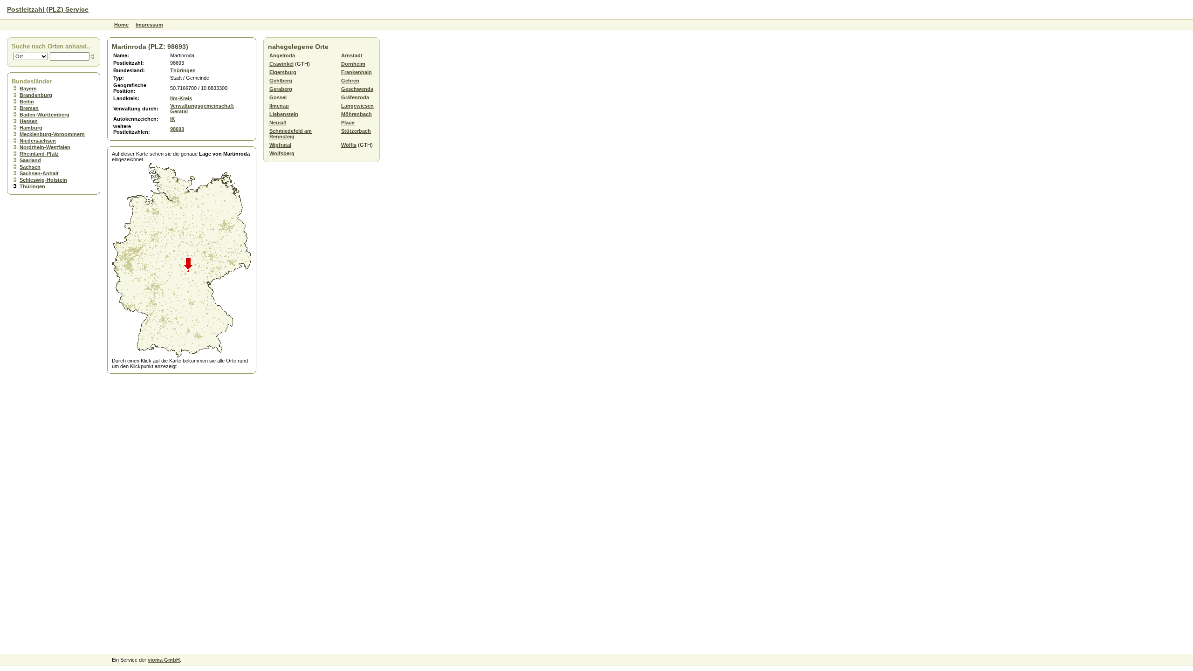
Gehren (350, 80)
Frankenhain (356, 72)
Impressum (149, 24)
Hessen (29, 121)
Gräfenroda (355, 97)
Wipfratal (280, 145)
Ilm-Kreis (181, 98)
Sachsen (30, 167)
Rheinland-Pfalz (39, 154)
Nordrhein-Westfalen (45, 147)
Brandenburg (36, 95)
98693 (177, 129)
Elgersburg (282, 72)
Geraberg (280, 89)
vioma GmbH (164, 660)
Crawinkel (281, 64)
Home (121, 24)
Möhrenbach (356, 114)
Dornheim (353, 64)
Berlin (27, 101)
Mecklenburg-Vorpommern (52, 134)
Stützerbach (356, 131)
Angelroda (282, 55)
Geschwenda (357, 89)
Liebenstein (283, 114)
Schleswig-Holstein (43, 180)
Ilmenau (279, 106)
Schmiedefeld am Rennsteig (290, 133)
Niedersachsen (38, 141)
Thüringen (32, 186)
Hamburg (31, 127)
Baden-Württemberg (44, 114)
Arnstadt (352, 55)
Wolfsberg (282, 153)
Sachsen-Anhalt (39, 173)
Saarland (30, 160)
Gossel (278, 97)
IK (172, 119)
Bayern (28, 88)
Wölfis (349, 145)
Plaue (348, 122)
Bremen (29, 108)
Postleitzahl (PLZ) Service (48, 9)
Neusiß (278, 122)
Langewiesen (357, 106)
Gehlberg (280, 80)
